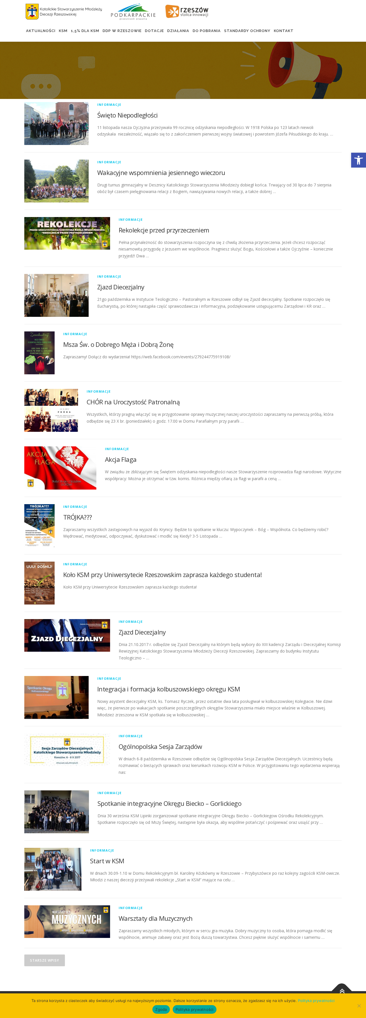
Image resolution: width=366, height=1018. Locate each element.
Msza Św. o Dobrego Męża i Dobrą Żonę (118, 344)
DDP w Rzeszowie (122, 31)
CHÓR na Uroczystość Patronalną (133, 401)
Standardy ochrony (247, 31)
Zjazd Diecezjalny (120, 287)
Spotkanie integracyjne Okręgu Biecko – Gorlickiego (169, 803)
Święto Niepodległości (127, 115)
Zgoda (161, 1009)
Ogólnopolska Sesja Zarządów (160, 746)
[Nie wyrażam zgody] (359, 1006)
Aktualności (40, 31)
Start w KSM (107, 860)
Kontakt (284, 31)
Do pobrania (207, 31)
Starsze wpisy (44, 960)
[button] (358, 160)
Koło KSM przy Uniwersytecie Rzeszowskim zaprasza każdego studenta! (162, 574)
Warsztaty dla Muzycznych (156, 918)
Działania (178, 31)
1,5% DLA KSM (85, 31)
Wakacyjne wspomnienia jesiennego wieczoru (161, 172)
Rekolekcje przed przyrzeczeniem (164, 230)
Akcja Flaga (120, 459)
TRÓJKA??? (77, 517)
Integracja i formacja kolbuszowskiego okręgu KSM (168, 689)
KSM (63, 31)
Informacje (109, 104)
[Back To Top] (342, 991)
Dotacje (154, 31)
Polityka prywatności (316, 1000)
